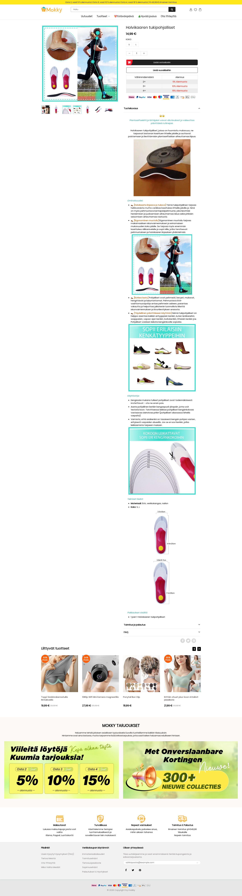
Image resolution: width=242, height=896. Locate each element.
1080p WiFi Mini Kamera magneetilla (100, 696)
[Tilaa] (197, 863)
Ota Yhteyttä (168, 16)
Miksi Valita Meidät (50, 867)
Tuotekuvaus (131, 108)
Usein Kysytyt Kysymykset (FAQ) (57, 854)
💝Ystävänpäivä (124, 16)
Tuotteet (102, 16)
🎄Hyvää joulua (147, 16)
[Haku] (171, 9)
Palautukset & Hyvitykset (95, 871)
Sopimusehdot (90, 867)
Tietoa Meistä (48, 858)
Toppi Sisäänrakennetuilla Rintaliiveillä (54, 698)
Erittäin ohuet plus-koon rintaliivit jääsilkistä (181, 698)
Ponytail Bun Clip (131, 696)
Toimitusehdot (90, 858)
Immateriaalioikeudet (93, 854)
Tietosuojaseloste (91, 862)
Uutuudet (86, 16)
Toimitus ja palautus (135, 624)
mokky (131, 890)
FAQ (126, 632)
